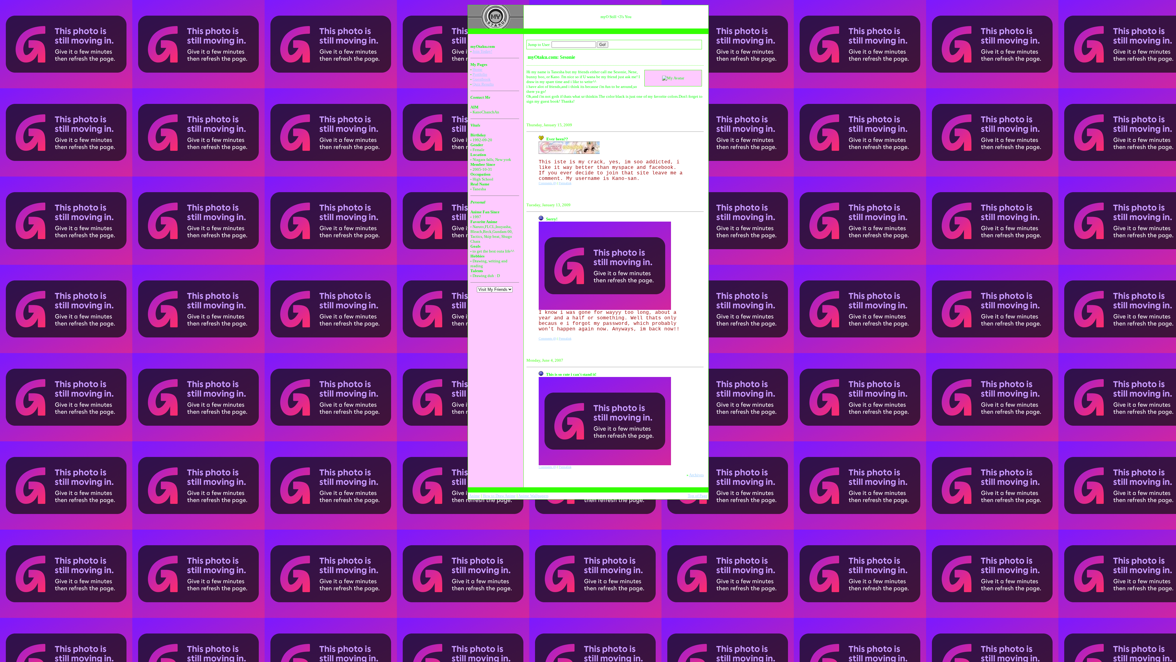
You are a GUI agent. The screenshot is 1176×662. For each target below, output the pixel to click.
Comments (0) (547, 183)
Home (477, 69)
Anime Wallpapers (533, 495)
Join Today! (482, 51)
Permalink (565, 183)
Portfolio (480, 74)
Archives (696, 475)
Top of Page (697, 495)
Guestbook (482, 79)
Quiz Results (483, 84)
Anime (474, 495)
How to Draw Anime (499, 495)
